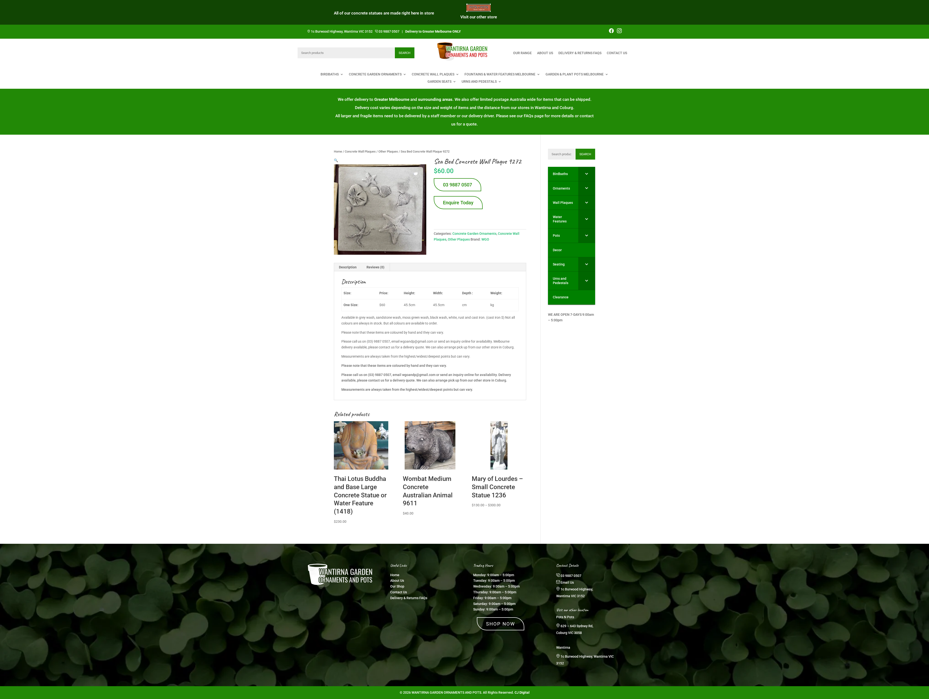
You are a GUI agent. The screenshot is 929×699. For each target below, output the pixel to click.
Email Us (567, 582)
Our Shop (397, 586)
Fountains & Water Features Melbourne (499, 74)
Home (338, 151)
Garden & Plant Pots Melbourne (575, 74)
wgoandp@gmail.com (418, 375)
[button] (336, 160)
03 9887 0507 (389, 31)
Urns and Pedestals (479, 81)
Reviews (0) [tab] (375, 267)
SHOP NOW (500, 624)
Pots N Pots (565, 617)
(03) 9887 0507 (379, 375)
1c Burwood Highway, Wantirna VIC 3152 (342, 31)
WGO (485, 239)
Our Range (522, 53)
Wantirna (563, 647)
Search (404, 53)
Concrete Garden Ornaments (375, 74)
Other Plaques (388, 151)
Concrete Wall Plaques (433, 74)
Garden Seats (439, 81)
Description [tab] (348, 267)
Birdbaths (330, 74)
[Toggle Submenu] (586, 174)
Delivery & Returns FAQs (579, 53)
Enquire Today (458, 203)
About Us (545, 53)
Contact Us (617, 53)
